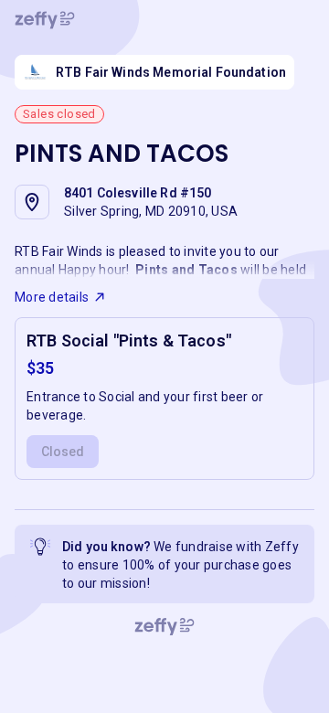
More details (52, 297)
